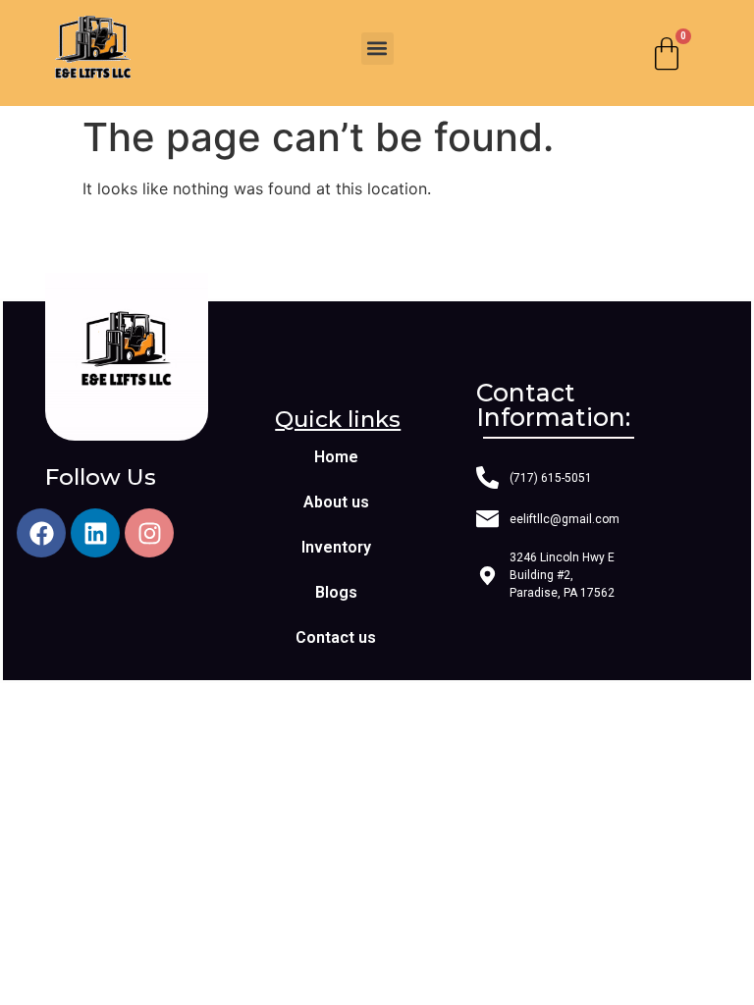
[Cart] (666, 53)
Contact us (336, 637)
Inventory (336, 547)
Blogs (336, 592)
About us (336, 502)
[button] (377, 48)
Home (336, 457)
